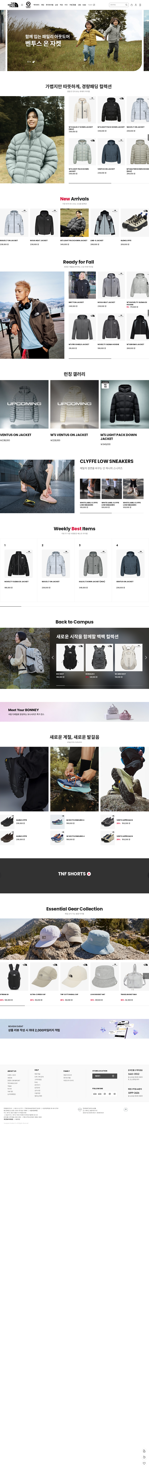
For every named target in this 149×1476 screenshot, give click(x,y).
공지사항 (37, 1147)
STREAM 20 (4, 1051)
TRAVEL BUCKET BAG (129, 1051)
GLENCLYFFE (126, 240)
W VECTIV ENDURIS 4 (75, 836)
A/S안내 (37, 1145)
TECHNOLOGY (13, 1140)
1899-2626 (133, 1150)
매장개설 (37, 1131)
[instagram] (109, 1151)
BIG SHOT (60, 674)
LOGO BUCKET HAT (97, 1051)
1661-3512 (133, 1131)
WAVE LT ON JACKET (136, 127)
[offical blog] (94, 1151)
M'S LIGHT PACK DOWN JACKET (111, 127)
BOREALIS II (90, 674)
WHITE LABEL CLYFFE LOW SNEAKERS (89, 503)
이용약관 (37, 1150)
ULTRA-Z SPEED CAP (37, 1051)
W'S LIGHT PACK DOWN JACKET (79, 170)
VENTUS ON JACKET (106, 169)
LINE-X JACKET (96, 240)
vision (10, 1135)
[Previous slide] (53, 657)
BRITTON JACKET (76, 302)
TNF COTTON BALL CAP (69, 1051)
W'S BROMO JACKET (135, 344)
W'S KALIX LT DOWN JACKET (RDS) (81, 128)
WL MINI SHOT (120, 674)
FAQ (36, 1139)
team (9, 1143)
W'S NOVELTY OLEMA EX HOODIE (137, 303)
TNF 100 (10, 1149)
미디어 (10, 1146)
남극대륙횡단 (12, 1151)
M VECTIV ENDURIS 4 (75, 820)
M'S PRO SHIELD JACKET (79, 344)
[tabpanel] (32, 139)
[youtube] (114, 1151)
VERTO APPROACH (125, 820)
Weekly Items (74, 529)
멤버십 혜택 (38, 1153)
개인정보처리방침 (8, 1176)
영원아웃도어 (67, 1132)
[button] (20, 908)
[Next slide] (140, 493)
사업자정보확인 (33, 1168)
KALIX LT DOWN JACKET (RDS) (92, 581)
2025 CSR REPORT (14, 1138)
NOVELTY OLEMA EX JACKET (16, 581)
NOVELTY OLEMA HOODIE (108, 344)
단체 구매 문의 (39, 1134)
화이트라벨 (66, 1135)
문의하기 (37, 1142)
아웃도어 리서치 (68, 1138)
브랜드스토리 (12, 1132)
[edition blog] (99, 1151)
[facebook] (104, 1151)
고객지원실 (38, 1136)
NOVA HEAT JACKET (39, 240)
